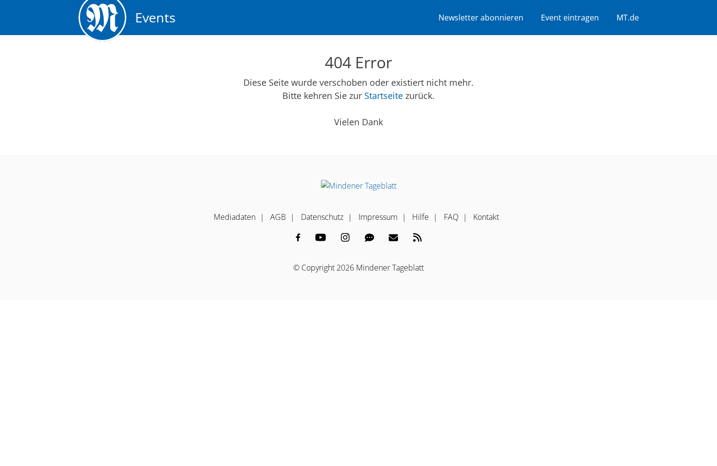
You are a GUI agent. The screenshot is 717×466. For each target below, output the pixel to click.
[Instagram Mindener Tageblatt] (345, 237)
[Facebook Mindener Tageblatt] (298, 237)
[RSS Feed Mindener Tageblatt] (417, 237)
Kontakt (486, 217)
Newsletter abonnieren (480, 17)
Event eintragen (570, 17)
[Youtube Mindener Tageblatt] (320, 237)
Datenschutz (322, 217)
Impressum (378, 217)
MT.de (628, 17)
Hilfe (420, 217)
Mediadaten (235, 217)
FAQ (451, 217)
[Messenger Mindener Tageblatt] (369, 237)
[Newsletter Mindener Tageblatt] (393, 237)
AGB (278, 217)
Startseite (383, 95)
